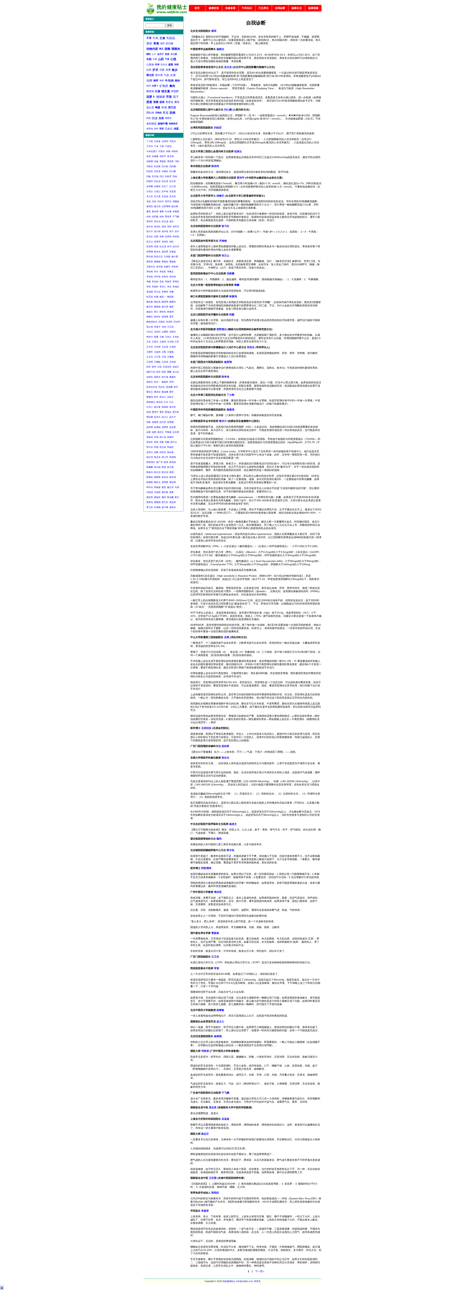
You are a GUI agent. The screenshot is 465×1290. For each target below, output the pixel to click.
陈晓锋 (157, 477)
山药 (161, 59)
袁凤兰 (170, 397)
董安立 (149, 392)
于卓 (156, 146)
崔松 (171, 221)
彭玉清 (162, 246)
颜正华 (170, 487)
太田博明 (166, 206)
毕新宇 (157, 327)
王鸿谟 (172, 362)
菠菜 (162, 101)
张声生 (176, 226)
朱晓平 (167, 266)
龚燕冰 (172, 507)
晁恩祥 (149, 261)
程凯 (164, 372)
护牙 (155, 69)
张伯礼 (157, 226)
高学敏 (165, 492)
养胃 (156, 43)
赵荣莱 (165, 427)
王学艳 (170, 341)
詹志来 (159, 402)
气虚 (166, 75)
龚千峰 (165, 507)
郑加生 (149, 442)
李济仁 (162, 286)
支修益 (172, 251)
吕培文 (149, 191)
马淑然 (157, 492)
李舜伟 (165, 292)
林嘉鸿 (170, 312)
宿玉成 (165, 221)
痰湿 (148, 85)
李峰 (148, 281)
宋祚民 (149, 221)
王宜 (177, 341)
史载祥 (157, 186)
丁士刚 (149, 141)
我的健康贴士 (229, 1281)
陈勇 (164, 467)
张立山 (149, 241)
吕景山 (157, 191)
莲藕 (155, 101)
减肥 (162, 43)
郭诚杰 (170, 447)
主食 (162, 38)
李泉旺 (155, 286)
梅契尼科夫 (151, 322)
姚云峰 (174, 206)
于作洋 (149, 146)
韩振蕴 (157, 487)
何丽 (168, 151)
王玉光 (149, 357)
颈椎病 (168, 118)
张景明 (168, 236)
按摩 (168, 69)
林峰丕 (149, 316)
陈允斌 (157, 467)
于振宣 (168, 146)
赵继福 (157, 427)
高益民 (157, 497)
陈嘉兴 (149, 472)
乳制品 (170, 38)
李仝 (156, 271)
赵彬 (148, 422)
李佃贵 (162, 271)
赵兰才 (172, 417)
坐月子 (160, 54)
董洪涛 (157, 392)
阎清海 (172, 457)
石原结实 (167, 367)
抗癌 (148, 69)
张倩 (164, 226)
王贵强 (165, 362)
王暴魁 (170, 352)
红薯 (157, 91)
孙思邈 (155, 216)
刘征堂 (157, 171)
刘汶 (161, 176)
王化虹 (176, 337)
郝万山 (173, 442)
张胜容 (165, 241)
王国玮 (162, 341)
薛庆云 (162, 397)
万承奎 (157, 141)
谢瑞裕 (165, 407)
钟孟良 (162, 452)
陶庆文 (157, 482)
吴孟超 (165, 196)
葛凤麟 (169, 387)
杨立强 (165, 306)
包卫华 (172, 181)
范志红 (161, 387)
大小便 (173, 54)
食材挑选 (151, 123)
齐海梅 (157, 507)
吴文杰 (172, 196)
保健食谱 (230, 8)
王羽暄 (149, 362)
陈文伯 (165, 472)
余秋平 (162, 156)
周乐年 (160, 201)
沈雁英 (165, 331)
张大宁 (149, 231)
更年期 (159, 75)
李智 (148, 286)
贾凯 (161, 412)
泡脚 (149, 80)
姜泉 (148, 211)
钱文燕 (157, 457)
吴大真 (157, 196)
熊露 (156, 337)
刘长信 (157, 181)
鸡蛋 (176, 128)
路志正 (160, 432)
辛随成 (168, 432)
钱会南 (170, 452)
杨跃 (171, 306)
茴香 (149, 102)
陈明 (171, 472)
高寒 (171, 492)
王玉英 (157, 357)
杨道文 (149, 312)
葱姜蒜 (169, 101)
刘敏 (148, 176)
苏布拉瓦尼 (151, 387)
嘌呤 (148, 54)
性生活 (164, 64)
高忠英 (149, 497)
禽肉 (172, 85)
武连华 (177, 322)
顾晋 (164, 487)
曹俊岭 (165, 261)
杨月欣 (149, 306)
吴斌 (148, 201)
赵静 (154, 432)
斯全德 (149, 256)
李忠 (161, 281)
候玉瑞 (170, 156)
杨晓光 (172, 302)
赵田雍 (149, 427)
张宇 (177, 231)
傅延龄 (162, 161)
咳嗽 (167, 48)
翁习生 (176, 372)
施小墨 (174, 256)
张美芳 (157, 241)
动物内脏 (152, 48)
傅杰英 (170, 161)
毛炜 (164, 327)
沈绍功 (157, 331)
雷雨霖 (165, 482)
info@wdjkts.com (244, 1281)
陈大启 (157, 472)
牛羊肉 (169, 80)
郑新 (156, 442)
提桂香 (165, 251)
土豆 (154, 54)
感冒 (170, 64)
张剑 (169, 226)
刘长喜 (165, 181)
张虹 (171, 241)
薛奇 (156, 397)
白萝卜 (155, 85)
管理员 (257, 1281)
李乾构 (149, 271)
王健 (161, 337)
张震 (156, 246)
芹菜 (169, 96)
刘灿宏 (168, 176)
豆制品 (158, 112)
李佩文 (170, 271)
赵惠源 (155, 422)
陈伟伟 (172, 462)
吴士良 (149, 196)
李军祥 (157, 276)
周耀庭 (176, 201)
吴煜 (154, 201)
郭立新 (162, 447)
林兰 (156, 312)
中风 (155, 38)
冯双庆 (149, 166)
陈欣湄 (172, 477)
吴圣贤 (172, 191)
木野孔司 (150, 266)
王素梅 (170, 357)
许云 (171, 402)
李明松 (176, 281)
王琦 (164, 357)
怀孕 (157, 64)
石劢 (159, 367)
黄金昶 (172, 502)
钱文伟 (149, 457)
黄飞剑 (149, 507)
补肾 (164, 107)
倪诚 (156, 161)
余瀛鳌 (155, 156)
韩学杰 (149, 487)
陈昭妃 (149, 477)
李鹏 (171, 292)
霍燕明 (172, 482)
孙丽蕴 (176, 211)
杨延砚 (170, 296)
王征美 (165, 347)
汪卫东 (170, 327)
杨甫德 (157, 306)
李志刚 (155, 281)
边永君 (176, 432)
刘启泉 (157, 166)
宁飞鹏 (176, 216)
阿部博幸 (150, 462)
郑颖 (167, 442)
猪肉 (177, 80)
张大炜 (157, 231)
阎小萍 (165, 457)
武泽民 (169, 322)
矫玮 (154, 367)
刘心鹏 (172, 171)
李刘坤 (172, 276)
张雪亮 (149, 246)
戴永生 (157, 251)
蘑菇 (176, 101)
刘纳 (175, 176)
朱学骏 (159, 266)
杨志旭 (157, 302)
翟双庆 (157, 377)
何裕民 (174, 151)
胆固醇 (175, 91)
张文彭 (149, 236)
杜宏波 (149, 296)
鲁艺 (177, 497)
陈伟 (166, 462)
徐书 (169, 246)
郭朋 (156, 447)
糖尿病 (150, 91)
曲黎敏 (157, 261)
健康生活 (297, 8)
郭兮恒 (149, 447)
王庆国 (157, 347)
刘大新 (165, 166)
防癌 (172, 112)
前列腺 (169, 43)
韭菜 (161, 118)
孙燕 (161, 216)
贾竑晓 (149, 417)
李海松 (176, 286)
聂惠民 (172, 377)
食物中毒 (163, 123)
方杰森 (167, 256)
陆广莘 (159, 462)
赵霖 (148, 432)
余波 (148, 156)
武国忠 (161, 322)
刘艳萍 (149, 181)
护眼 (162, 69)
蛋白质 (150, 107)
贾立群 (176, 412)
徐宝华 (176, 246)
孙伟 (148, 216)
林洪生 (157, 316)
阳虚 (148, 118)
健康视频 (313, 8)
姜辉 (161, 211)
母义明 (149, 327)
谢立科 (172, 407)
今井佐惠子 (151, 151)
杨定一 (162, 296)
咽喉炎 (175, 48)
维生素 (165, 91)
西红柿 (150, 112)
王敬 (164, 352)
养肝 (149, 43)
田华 (148, 367)
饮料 (156, 128)
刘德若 (165, 171)
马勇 (177, 487)
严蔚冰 (172, 141)
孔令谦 (168, 211)
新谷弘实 (158, 256)
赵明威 (170, 422)
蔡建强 (149, 397)
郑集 (161, 442)
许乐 (166, 402)
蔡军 (171, 392)
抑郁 (176, 64)
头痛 (155, 59)
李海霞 (149, 292)
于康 (161, 146)
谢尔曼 (157, 407)
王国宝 (155, 341)
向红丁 (165, 186)
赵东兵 (157, 417)
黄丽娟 (157, 502)
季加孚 (168, 216)
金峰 (156, 452)
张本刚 (176, 236)
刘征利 (149, 171)
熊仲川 (149, 337)
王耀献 (157, 362)
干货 (167, 59)
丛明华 (165, 141)
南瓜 (161, 48)
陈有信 (165, 477)
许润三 (149, 407)
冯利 (177, 161)
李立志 (157, 292)
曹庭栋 (172, 261)
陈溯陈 (149, 482)
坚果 (167, 54)
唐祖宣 (149, 206)
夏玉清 (157, 206)
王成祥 (172, 347)
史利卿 (149, 186)
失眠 (148, 59)
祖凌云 (176, 367)
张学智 (165, 231)
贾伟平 (155, 412)
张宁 (171, 231)
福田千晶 (150, 372)
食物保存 (173, 123)
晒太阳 (150, 75)
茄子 (176, 96)
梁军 (171, 316)
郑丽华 (170, 437)
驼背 (161, 128)
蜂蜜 (157, 107)
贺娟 (148, 412)
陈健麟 (149, 467)
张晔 (161, 236)
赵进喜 (172, 427)
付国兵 (161, 151)
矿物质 (163, 85)
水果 (173, 75)
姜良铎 (155, 211)
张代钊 (149, 226)
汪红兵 (149, 331)
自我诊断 (280, 8)
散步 (175, 69)
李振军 (168, 281)
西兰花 (172, 107)
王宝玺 (149, 347)
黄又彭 (165, 502)
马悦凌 (149, 492)
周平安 (168, 201)
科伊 (158, 372)
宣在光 (157, 221)
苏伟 (171, 382)
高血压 (169, 128)
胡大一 (157, 382)
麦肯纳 (149, 502)
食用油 (149, 128)
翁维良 (149, 377)
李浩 (169, 286)
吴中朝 (165, 191)
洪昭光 (172, 331)
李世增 (174, 266)
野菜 (166, 112)
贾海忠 (168, 412)
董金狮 (165, 392)
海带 (155, 80)
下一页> (259, 1271)
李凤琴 (165, 276)
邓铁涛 (149, 437)
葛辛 (176, 387)
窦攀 (169, 372)
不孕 (148, 38)
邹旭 (156, 437)
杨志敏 (149, 302)
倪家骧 (149, 161)
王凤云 (168, 337)
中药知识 (247, 8)
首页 (197, 8)
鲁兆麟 (170, 497)
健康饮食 (214, 8)
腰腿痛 (160, 96)
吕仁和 (172, 186)
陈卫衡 (170, 467)
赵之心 (165, 417)
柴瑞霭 (165, 316)
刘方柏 (155, 176)
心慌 (173, 59)
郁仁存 (162, 437)
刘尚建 (172, 166)
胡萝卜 (150, 96)
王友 (148, 341)
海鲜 (161, 80)
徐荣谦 (149, 251)
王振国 (157, 352)
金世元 (149, 452)
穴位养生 (263, 8)
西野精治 (150, 402)
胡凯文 (149, 382)
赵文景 (162, 422)
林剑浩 (162, 312)
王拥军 (149, 352)
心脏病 (150, 64)
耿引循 (165, 377)
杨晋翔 (165, 302)
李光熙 (149, 276)
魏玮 (164, 497)
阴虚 (155, 118)
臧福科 (165, 382)
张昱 (156, 236)
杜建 (156, 296)
